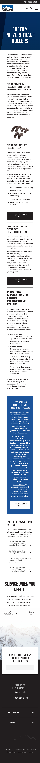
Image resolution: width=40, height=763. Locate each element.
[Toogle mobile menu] (36, 8)
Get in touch (18, 485)
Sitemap (30, 752)
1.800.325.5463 (30, 2)
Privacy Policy (11, 752)
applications (25, 323)
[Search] (27, 7)
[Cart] (31, 7)
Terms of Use (22, 752)
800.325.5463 (10, 614)
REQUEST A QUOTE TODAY (20, 215)
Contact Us (33, 613)
